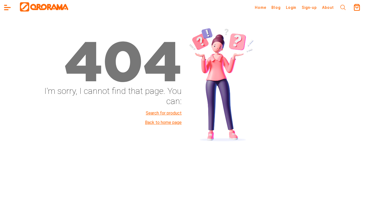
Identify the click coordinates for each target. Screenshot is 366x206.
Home (260, 7)
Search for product (164, 113)
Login (291, 7)
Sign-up (309, 7)
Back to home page (163, 122)
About (328, 7)
